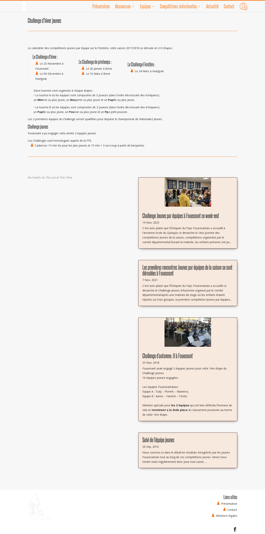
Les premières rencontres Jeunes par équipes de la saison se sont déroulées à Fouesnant (187, 270)
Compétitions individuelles (178, 7)
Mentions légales (226, 516)
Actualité (212, 7)
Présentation (101, 7)
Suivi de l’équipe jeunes (158, 439)
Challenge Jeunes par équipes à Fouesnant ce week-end (180, 215)
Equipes (145, 7)
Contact (229, 7)
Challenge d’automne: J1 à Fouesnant (167, 355)
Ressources (123, 7)
